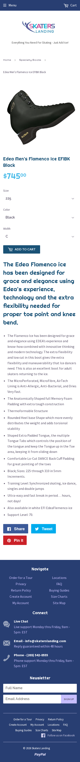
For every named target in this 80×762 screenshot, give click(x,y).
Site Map (59, 603)
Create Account (21, 596)
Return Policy (21, 590)
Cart (73, 5)
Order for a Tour (20, 578)
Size (6, 190)
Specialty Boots (30, 60)
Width (6, 229)
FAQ (59, 584)
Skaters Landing (41, 748)
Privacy (21, 584)
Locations (59, 578)
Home (7, 60)
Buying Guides (59, 590)
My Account (20, 603)
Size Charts (59, 596)
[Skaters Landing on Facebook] (58, 736)
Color (6, 209)
